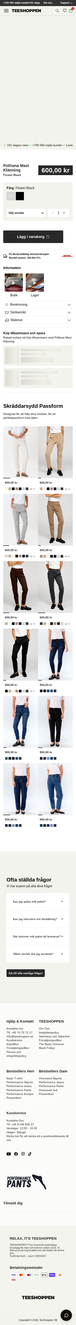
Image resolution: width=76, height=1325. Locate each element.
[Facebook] (16, 1154)
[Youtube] (8, 1154)
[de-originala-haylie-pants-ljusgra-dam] (23, 488)
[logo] (26, 10)
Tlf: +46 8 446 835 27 (20, 1124)
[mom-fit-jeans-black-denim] (41, 758)
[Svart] (20, 196)
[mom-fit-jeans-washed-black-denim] (55, 758)
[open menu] (6, 11)
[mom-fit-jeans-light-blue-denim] (48, 758)
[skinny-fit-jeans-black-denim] (44, 690)
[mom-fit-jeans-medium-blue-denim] (51, 758)
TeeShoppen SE (48, 1320)
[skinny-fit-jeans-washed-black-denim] (55, 690)
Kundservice (14, 1040)
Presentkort (13, 1097)
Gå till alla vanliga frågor (26, 973)
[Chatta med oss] (66, 1315)
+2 (31, 489)
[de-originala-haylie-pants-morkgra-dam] (27, 488)
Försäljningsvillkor (17, 1048)
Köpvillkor (12, 1044)
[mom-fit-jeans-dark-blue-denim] (44, 758)
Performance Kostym (19, 1094)
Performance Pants (18, 1090)
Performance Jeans (19, 1086)
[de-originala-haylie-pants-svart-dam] (13, 488)
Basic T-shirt (14, 1078)
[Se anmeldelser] (38, 157)
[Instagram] (23, 1154)
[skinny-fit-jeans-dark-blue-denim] (41, 690)
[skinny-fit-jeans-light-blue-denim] (48, 690)
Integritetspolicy (49, 1032)
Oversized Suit (48, 1090)
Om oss (47, 3)
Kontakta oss (14, 1028)
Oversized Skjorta (50, 1078)
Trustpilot (38, 1292)
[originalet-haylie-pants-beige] (9, 488)
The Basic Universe (51, 1044)
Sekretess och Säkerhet (54, 1036)
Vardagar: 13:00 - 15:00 (21, 1128)
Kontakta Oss (15, 1120)
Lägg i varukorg (30, 237)
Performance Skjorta (19, 1082)
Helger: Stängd (16, 1132)
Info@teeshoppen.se (19, 1036)
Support (65, 3)
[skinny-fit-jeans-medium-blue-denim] (51, 690)
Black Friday (47, 1048)
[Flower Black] (11, 196)
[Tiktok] (30, 1154)
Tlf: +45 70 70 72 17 (19, 1032)
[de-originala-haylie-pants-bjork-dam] (6, 488)
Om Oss (44, 1028)
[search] (57, 11)
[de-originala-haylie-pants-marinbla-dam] (20, 488)
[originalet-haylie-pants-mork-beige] (16, 488)
